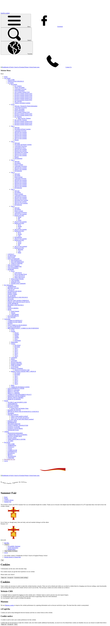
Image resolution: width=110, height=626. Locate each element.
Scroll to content (5, 13)
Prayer (13, 271)
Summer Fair (7, 501)
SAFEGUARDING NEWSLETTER (18, 425)
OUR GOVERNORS (14, 259)
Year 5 (13, 189)
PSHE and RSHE (16, 365)
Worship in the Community (18, 283)
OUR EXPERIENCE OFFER (16, 388)
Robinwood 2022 (19, 240)
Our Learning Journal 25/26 (22, 92)
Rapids (20, 226)
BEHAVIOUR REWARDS (15, 433)
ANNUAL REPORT (17, 263)
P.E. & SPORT (12, 296)
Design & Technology (17, 368)
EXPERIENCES (12, 451)
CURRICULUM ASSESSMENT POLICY (20, 394)
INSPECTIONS (12, 292)
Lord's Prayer (18, 272)
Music (12, 385)
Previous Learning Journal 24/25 (23, 93)
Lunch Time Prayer (19, 275)
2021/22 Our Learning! (20, 246)
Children (6, 431)
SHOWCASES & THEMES (15, 397)
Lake (19, 228)
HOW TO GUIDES (13, 405)
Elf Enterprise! (18, 158)
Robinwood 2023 (19, 231)
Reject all (3, 577)
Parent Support (15, 311)
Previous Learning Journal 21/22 (23, 98)
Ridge (19, 252)
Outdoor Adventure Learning (22, 103)
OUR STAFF (11, 257)
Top (2, 560)
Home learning (18, 177)
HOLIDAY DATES (13, 407)
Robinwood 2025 (19, 215)
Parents (6, 400)
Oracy (16, 339)
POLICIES (11, 299)
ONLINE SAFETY (13, 414)
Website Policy (12, 549)
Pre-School (14, 84)
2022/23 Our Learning (20, 137)
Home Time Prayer (19, 277)
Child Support (15, 314)
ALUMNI (10, 441)
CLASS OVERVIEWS (14, 326)
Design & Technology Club (21, 370)
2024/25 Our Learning (20, 134)
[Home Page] (20, 67)
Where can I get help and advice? (20, 417)
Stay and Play (18, 101)
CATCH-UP (11, 289)
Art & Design (14, 367)
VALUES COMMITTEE (15, 266)
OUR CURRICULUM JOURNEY (17, 325)
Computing (14, 357)
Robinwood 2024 (19, 223)
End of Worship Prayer (20, 274)
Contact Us (68, 67)
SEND (9, 309)
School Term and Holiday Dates (19, 408)
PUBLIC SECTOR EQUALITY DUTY (19, 302)
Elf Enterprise (18, 171)
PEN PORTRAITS (16, 260)
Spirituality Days (15, 282)
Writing (16, 336)
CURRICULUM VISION (15, 322)
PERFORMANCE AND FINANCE (18, 297)
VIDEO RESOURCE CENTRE (17, 439)
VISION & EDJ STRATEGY (16, 81)
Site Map (6, 543)
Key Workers (18, 86)
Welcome (17, 127)
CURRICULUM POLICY (15, 320)
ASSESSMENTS (12, 404)
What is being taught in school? (19, 416)
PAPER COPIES (12, 294)
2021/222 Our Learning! (21, 203)
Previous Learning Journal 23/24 (23, 95)
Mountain (20, 249)
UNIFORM (11, 458)
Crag (19, 251)
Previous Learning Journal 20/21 (23, 100)
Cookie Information (13, 548)
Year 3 (13, 160)
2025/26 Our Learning (20, 132)
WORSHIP (11, 269)
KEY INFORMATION (17, 262)
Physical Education (16, 362)
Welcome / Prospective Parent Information (25, 106)
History (13, 359)
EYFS (12, 104)
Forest (19, 220)
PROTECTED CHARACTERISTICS (18, 300)
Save (15, 624)
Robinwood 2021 (19, 248)
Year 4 (13, 172)
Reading (16, 334)
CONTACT (11, 254)
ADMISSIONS (12, 286)
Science (13, 343)
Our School (7, 78)
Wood (19, 217)
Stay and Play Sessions (20, 120)
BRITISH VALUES (13, 288)
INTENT (10, 323)
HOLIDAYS (11, 453)
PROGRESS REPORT (14, 424)
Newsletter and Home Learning (23, 144)
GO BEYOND (12, 255)
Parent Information (19, 90)
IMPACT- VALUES (13, 391)
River (19, 225)
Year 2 (13, 141)
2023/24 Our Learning (20, 135)
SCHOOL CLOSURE (14, 427)
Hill (19, 218)
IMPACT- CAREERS (14, 393)
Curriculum (7, 319)
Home (5, 76)
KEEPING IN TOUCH (14, 410)
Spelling (16, 337)
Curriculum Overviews (20, 107)
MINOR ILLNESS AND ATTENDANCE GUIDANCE (23, 411)
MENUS (10, 454)
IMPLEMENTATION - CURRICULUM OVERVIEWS (23, 328)
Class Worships (15, 280)
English (13, 331)
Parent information (19, 110)
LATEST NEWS (8, 500)
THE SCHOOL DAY (14, 265)
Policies (13, 313)
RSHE (9, 306)
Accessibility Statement (14, 546)
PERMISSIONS (12, 422)
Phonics (16, 140)
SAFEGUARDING (13, 308)
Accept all (10, 577)
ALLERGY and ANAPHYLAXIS (17, 402)
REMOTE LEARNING (14, 399)
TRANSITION (12, 456)
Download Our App (9, 459)
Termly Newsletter (19, 87)
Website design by (12, 557)
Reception (17, 346)
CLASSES (11, 83)
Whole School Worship (17, 279)
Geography (14, 360)
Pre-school (17, 373)
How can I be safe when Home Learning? (22, 419)
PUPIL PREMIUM (13, 303)
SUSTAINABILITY (13, 316)
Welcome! (17, 143)
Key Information (8, 285)
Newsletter (17, 175)
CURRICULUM (12, 450)
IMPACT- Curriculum (14, 390)
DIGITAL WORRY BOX (15, 436)
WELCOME (11, 80)
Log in (6, 461)
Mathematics (14, 342)
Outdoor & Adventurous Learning (20, 387)
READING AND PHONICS (16, 305)
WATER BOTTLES (13, 430)
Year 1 (13, 126)
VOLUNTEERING (13, 268)
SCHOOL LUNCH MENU (15, 428)
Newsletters (17, 163)
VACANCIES (11, 317)
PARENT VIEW (12, 421)
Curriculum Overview (20, 89)
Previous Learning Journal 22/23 (23, 96)
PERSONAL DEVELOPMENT (17, 396)
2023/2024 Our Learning (21, 152)
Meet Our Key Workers (24, 118)
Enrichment (17, 340)
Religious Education (16, 363)
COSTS (10, 448)
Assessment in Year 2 (20, 147)
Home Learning (18, 164)
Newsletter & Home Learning (22, 129)
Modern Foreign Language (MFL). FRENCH (23, 371)
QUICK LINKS (12, 438)
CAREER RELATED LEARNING (17, 434)
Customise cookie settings (21, 577)
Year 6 (13, 206)
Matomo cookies (9, 605)
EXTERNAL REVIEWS (14, 291)
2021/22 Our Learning (20, 138)
